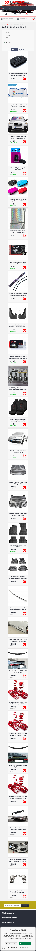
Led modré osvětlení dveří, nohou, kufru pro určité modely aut (18, 263)
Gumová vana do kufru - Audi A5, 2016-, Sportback (18, 514)
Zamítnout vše (10, 944)
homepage (5, 23)
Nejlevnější (15, 50)
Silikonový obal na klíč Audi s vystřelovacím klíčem (18, 200)
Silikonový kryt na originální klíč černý (18, 168)
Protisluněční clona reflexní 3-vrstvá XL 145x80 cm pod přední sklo (18, 231)
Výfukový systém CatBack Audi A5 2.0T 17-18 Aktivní (18, 891)
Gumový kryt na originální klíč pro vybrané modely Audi (18, 74)
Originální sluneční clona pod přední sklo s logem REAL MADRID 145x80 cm (18, 105)
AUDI (11, 24)
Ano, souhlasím (25, 944)
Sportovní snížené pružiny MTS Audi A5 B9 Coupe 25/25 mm (18, 703)
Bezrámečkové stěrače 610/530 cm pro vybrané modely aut (18, 294)
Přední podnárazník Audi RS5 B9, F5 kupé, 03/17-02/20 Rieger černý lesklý (18, 860)
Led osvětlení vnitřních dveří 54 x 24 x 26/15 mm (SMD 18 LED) (18, 357)
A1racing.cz (18, 3)
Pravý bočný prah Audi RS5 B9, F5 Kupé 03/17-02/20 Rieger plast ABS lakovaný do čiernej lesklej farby (18, 640)
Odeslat (25, 905)
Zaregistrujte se (32, 7)
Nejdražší (21, 50)
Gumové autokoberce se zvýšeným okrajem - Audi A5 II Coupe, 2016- (18, 577)
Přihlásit (15, 14)
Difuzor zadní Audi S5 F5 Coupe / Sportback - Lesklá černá (18, 828)
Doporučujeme (6, 50)
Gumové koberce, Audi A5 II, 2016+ (18, 546)
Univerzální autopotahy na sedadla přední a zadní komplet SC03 (18, 420)
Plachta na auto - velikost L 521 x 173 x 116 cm (18, 451)
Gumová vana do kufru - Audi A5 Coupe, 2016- (18, 483)
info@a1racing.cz (6, 8)
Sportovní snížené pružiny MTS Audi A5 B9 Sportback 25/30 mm (18, 734)
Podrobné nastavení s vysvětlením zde (18, 947)
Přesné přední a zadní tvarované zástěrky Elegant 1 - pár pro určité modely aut (18, 326)
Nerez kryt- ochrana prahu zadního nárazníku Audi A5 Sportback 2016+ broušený (18, 608)
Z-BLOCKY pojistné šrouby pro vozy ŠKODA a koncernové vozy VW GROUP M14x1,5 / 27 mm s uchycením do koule (18, 388)
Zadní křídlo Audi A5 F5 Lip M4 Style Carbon (18, 671)
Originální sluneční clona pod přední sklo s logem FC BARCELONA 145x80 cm (18, 137)
